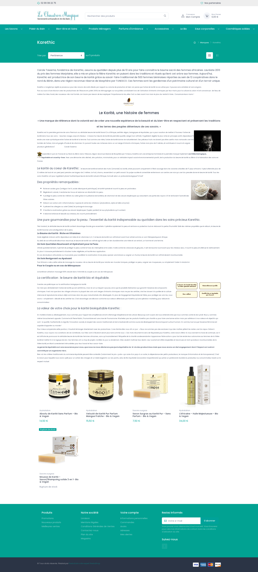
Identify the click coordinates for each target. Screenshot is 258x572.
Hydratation (45, 410)
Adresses (125, 530)
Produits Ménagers (100, 29)
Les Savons (11, 29)
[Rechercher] (165, 16)
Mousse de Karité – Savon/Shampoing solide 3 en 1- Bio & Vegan (59, 479)
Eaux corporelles (205, 29)
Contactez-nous (89, 530)
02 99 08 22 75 (48, 2)
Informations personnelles (134, 518)
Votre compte (129, 512)
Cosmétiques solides (238, 29)
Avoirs (123, 526)
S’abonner (209, 520)
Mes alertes (126, 534)
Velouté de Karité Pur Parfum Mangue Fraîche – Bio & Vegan (102, 415)
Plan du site (87, 534)
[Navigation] (175, 16)
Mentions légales (89, 522)
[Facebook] (164, 546)
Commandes (127, 522)
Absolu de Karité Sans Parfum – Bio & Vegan (59, 415)
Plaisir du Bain (37, 29)
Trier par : (42, 55)
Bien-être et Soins (66, 29)
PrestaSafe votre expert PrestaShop (84, 563)
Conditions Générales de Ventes (98, 526)
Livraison (85, 518)
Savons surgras (140, 410)
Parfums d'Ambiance (131, 29)
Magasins (86, 538)
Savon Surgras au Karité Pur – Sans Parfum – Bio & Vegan (152, 415)
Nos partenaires (212, 2)
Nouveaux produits (51, 522)
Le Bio (183, 29)
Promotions (48, 518)
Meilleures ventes (51, 526)
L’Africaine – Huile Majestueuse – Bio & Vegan (198, 415)
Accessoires (162, 29)
